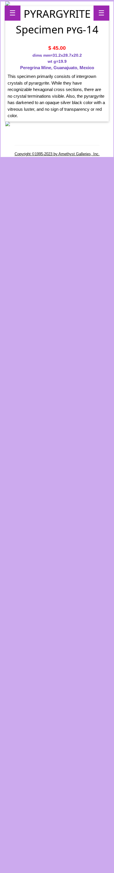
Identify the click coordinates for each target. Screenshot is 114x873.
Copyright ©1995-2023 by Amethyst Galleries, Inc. (57, 154)
